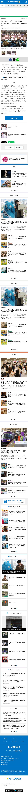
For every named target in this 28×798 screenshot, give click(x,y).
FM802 (12, 28)
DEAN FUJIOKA (18, 28)
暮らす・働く (22, 5)
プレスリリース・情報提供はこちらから (10, 758)
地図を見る (14, 118)
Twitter (12, 750)
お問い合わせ (5, 762)
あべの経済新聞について (7, 756)
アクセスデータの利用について (8, 760)
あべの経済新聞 (13, 2)
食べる (7, 5)
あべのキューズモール (5, 28)
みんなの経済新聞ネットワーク (14, 779)
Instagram (16, 750)
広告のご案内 (5, 764)
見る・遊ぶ (13, 5)
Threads (20, 750)
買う (18, 5)
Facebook (8, 750)
